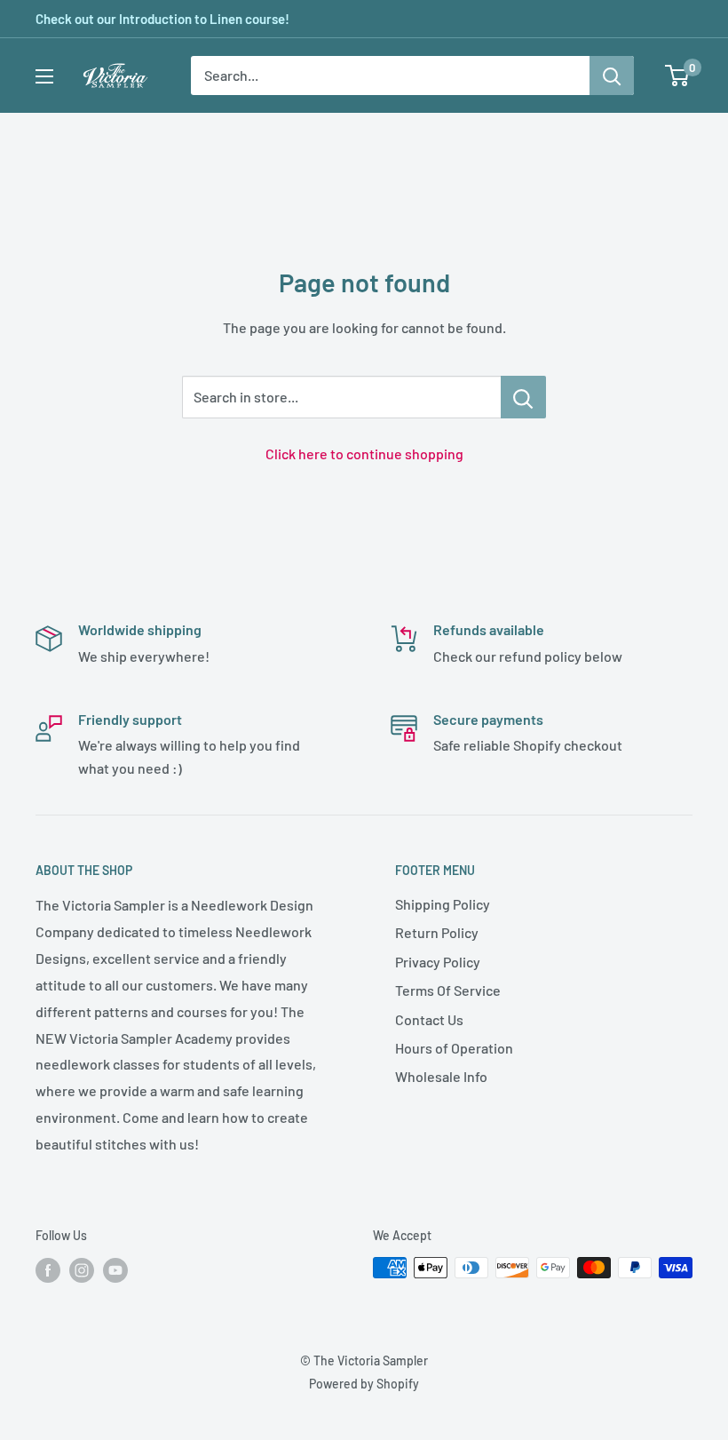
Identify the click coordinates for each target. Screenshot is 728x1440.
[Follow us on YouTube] (115, 1269)
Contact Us (429, 1019)
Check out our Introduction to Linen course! (162, 19)
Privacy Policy (437, 961)
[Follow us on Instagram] (81, 1269)
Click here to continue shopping (364, 453)
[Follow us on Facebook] (48, 1269)
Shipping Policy (442, 903)
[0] (678, 75)
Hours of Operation (454, 1047)
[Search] (612, 75)
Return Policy (437, 932)
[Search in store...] (523, 397)
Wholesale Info (441, 1076)
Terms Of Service (448, 990)
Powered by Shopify (364, 1383)
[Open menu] (44, 76)
